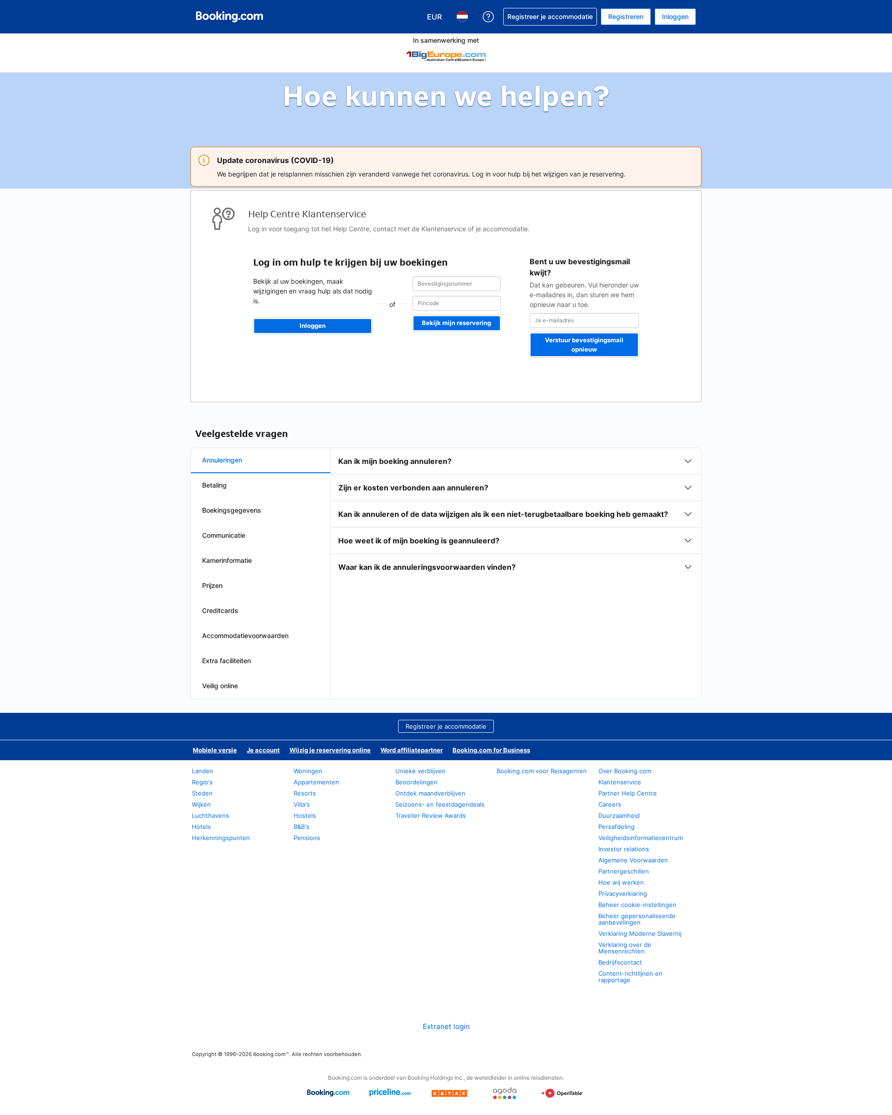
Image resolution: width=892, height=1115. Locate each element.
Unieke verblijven (420, 771)
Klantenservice (619, 782)
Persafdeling (616, 826)
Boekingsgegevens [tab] (231, 510)
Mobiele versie (215, 750)
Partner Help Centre (627, 793)
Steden (202, 793)
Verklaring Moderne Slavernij (640, 933)
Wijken (201, 804)
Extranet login (446, 1026)
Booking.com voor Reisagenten (542, 771)
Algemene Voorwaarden (633, 860)
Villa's (302, 804)
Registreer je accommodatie (446, 726)
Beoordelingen (416, 782)
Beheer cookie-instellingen (637, 904)
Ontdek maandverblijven (430, 793)
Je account (263, 750)
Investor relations (623, 849)
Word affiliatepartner (411, 750)
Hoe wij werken (621, 882)
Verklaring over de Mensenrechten (624, 948)
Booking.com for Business (491, 750)
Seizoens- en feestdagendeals (440, 804)
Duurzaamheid (619, 815)
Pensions (307, 837)
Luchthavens (210, 815)
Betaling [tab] (214, 485)
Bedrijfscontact (620, 962)
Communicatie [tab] (223, 535)
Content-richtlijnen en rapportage (630, 977)
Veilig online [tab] (220, 686)
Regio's (202, 782)
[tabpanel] (516, 514)
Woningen (308, 771)
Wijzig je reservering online (330, 750)
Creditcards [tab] (220, 610)
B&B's (301, 826)
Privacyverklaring (622, 893)
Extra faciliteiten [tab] (226, 661)
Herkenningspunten (221, 837)
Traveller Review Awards (430, 815)
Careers (609, 804)
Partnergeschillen (623, 871)
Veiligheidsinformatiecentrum (640, 837)
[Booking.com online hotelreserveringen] (229, 16)
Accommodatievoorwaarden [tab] (245, 635)
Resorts (305, 793)
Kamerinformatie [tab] (227, 560)
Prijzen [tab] (212, 585)
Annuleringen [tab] (222, 460)
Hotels (201, 826)
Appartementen (316, 782)
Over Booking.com (624, 771)
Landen (202, 771)
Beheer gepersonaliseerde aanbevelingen (637, 919)
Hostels (305, 815)
